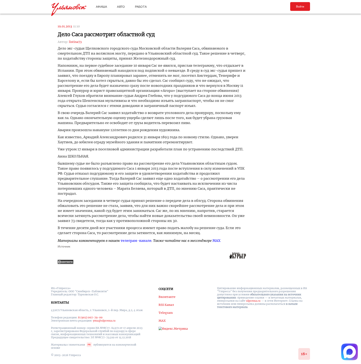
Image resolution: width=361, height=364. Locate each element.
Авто (121, 6)
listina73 (75, 42)
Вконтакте (167, 297)
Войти (300, 6)
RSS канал (166, 305)
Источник (64, 246)
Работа (141, 6)
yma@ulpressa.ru (104, 320)
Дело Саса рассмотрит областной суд (106, 34)
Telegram (166, 313)
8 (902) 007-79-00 (90, 317)
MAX (216, 240)
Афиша (101, 6)
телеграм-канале (136, 240)
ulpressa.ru (253, 300)
